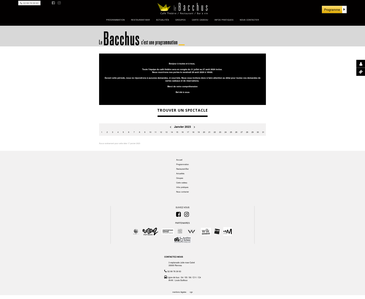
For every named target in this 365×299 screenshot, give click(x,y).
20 (204, 132)
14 (172, 132)
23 (220, 132)
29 (253, 132)
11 (156, 132)
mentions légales (179, 292)
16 (182, 132)
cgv (191, 292)
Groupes (179, 178)
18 (193, 132)
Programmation (182, 164)
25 (231, 132)
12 (161, 132)
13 (166, 132)
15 (177, 132)
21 (209, 132)
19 (199, 132)
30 (258, 132)
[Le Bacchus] (182, 11)
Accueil (179, 159)
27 (242, 132)
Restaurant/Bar (182, 168)
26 (236, 132)
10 (150, 132)
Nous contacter (182, 191)
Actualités (180, 173)
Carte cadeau (181, 182)
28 (247, 132)
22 (215, 132)
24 (226, 132)
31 (263, 132)
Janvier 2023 (182, 127)
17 (188, 132)
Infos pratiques (182, 187)
